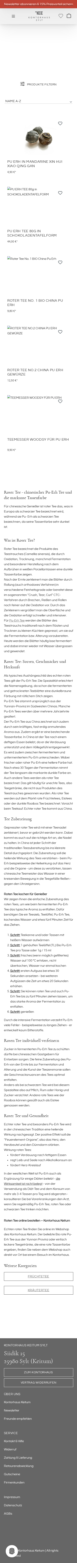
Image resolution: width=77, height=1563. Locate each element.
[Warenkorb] (69, 16)
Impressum (12, 1497)
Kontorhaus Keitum (17, 1402)
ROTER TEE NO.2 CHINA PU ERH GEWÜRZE (35, 372)
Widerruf (10, 1449)
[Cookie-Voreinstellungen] (12, 1551)
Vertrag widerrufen (38, 1382)
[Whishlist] (61, 15)
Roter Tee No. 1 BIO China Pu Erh (35, 303)
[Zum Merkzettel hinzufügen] (60, 124)
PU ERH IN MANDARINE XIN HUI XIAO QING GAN (34, 164)
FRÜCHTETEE (38, 1276)
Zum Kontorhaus (38, 1372)
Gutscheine (12, 1474)
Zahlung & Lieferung (18, 1457)
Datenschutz (13, 1505)
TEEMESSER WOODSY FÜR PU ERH (38, 439)
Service (11, 1433)
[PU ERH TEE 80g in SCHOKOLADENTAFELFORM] (38, 206)
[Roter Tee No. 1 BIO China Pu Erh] (38, 276)
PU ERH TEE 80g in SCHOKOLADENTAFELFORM (32, 233)
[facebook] (12, 1534)
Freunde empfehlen (18, 1418)
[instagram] (30, 1534)
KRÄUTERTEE (38, 1290)
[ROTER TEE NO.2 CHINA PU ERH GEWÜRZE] (38, 345)
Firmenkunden (14, 1482)
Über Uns (12, 1394)
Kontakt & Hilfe (14, 1441)
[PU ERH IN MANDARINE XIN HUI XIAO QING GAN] (38, 137)
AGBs (8, 1513)
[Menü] (13, 16)
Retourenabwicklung (19, 1466)
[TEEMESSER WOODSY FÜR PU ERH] (38, 415)
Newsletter (11, 1410)
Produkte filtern (41, 84)
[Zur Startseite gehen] (39, 16)
